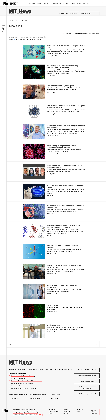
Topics (18, 21)
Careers (30, 413)
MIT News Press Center (38, 394)
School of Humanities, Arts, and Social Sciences (26, 381)
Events (21, 413)
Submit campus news (87, 381)
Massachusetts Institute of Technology (24, 409)
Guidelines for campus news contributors (86, 387)
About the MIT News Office (18, 394)
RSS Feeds (54, 398)
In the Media (91, 33)
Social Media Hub (30, 414)
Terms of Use (55, 394)
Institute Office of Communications (60, 369)
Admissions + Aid (56, 3)
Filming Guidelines (36, 398)
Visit (14, 413)
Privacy (15, 414)
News (73, 3)
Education (32, 3)
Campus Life (66, 3)
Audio (97, 33)
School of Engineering (18, 378)
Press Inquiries (14, 398)
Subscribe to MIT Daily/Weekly (87, 370)
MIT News (12, 21)
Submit (97, 13)
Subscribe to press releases (87, 375)
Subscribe (64, 13)
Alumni (79, 3)
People (26, 413)
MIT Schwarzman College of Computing (24, 388)
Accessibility (21, 414)
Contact (35, 413)
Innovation (47, 3)
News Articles (81, 33)
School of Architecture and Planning (23, 376)
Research (39, 3)
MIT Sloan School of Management (22, 383)
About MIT (86, 3)
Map (17, 413)
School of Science (17, 386)
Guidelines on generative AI (86, 394)
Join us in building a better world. (94, 412)
